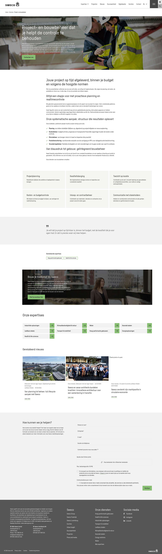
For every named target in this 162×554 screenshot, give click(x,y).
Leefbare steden (100, 527)
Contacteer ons (28, 57)
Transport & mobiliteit (101, 524)
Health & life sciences (71, 258)
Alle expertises (99, 544)
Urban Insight (71, 527)
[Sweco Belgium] (12, 4)
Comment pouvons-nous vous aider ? (88, 449)
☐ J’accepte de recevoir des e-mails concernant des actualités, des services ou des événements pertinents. (109, 483)
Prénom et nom (82, 425)
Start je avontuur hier (36, 297)
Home (6, 12)
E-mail (80, 437)
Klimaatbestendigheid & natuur (104, 531)
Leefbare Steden (29, 388)
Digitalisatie (122, 4)
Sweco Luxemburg (72, 520)
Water (97, 541)
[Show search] (160, 6)
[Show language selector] (160, 2)
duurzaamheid (39, 283)
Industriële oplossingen (102, 520)
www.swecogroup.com (27, 523)
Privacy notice (18, 550)
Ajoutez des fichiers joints (84, 457)
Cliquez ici (103, 473)
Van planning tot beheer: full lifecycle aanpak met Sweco (40, 392)
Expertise (84, 4)
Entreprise (81, 431)
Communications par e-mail (84, 480)
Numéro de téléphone (83, 443)
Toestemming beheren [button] (34, 550)
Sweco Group (71, 514)
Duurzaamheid (111, 4)
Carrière (131, 4)
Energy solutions (100, 537)
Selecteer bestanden (122, 462)
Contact (138, 4)
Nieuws (102, 4)
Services (11, 12)
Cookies (25, 550)
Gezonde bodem (100, 534)
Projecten (94, 4)
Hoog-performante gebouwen (55, 258)
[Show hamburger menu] (154, 4)
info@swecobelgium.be (16, 534)
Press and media (72, 537)
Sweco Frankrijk (72, 517)
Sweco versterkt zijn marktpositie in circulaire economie (126, 390)
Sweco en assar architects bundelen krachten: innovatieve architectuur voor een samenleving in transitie (84, 390)
